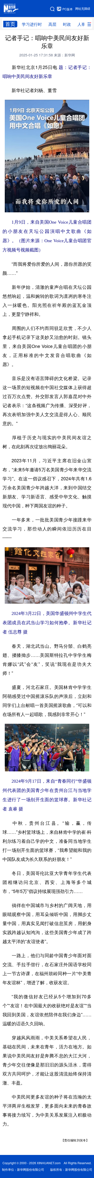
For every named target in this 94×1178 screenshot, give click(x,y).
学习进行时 (32, 24)
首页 (10, 24)
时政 (67, 24)
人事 (81, 24)
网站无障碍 (82, 8)
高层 (52, 24)
